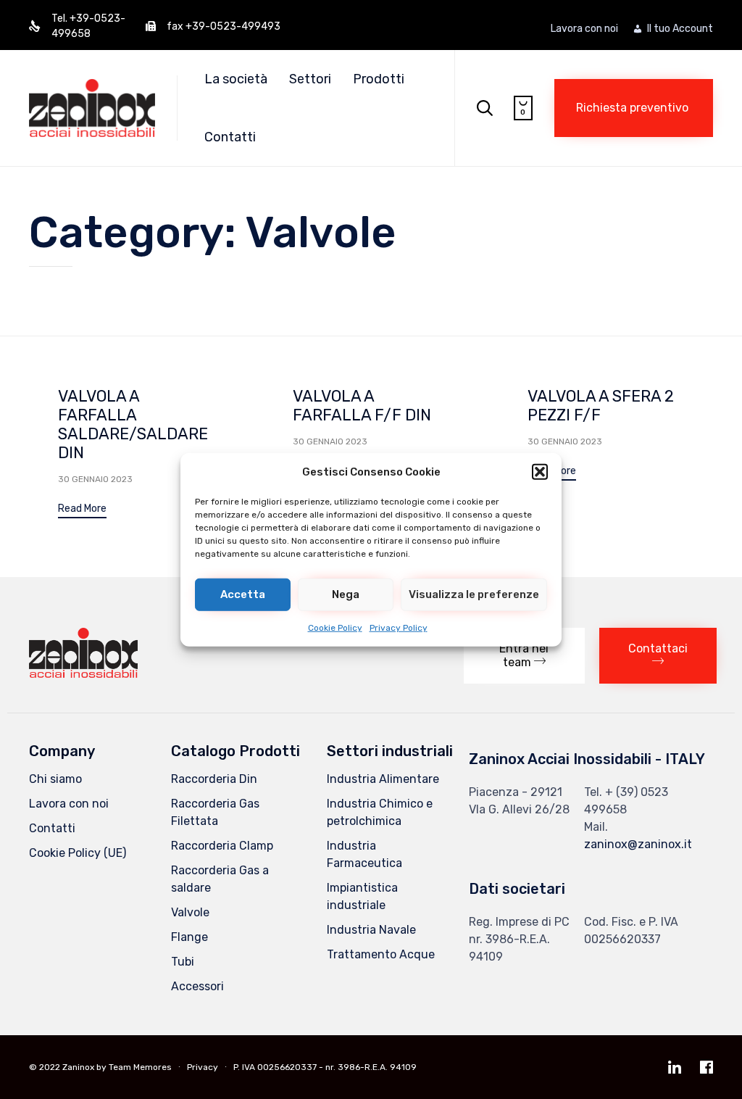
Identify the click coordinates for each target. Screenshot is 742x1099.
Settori (310, 79)
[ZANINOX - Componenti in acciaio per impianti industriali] (92, 108)
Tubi (182, 962)
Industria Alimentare (383, 779)
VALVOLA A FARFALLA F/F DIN (362, 405)
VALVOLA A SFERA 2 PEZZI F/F (601, 405)
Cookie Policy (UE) (77, 853)
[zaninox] (83, 674)
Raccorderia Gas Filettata (215, 812)
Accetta (242, 594)
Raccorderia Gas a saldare (220, 879)
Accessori (197, 986)
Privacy (202, 1067)
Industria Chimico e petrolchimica (380, 812)
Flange (189, 937)
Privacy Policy (399, 627)
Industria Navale (371, 930)
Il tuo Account (680, 29)
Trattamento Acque (381, 954)
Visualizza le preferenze (474, 594)
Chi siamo (55, 779)
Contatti (230, 137)
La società (235, 79)
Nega (345, 594)
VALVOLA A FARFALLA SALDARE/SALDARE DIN (133, 424)
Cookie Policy (335, 627)
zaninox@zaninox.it (638, 844)
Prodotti (378, 79)
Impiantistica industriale (362, 896)
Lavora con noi (584, 29)
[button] (540, 472)
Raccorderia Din (214, 779)
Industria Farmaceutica (364, 854)
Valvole (190, 912)
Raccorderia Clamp (222, 846)
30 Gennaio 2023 (95, 479)
